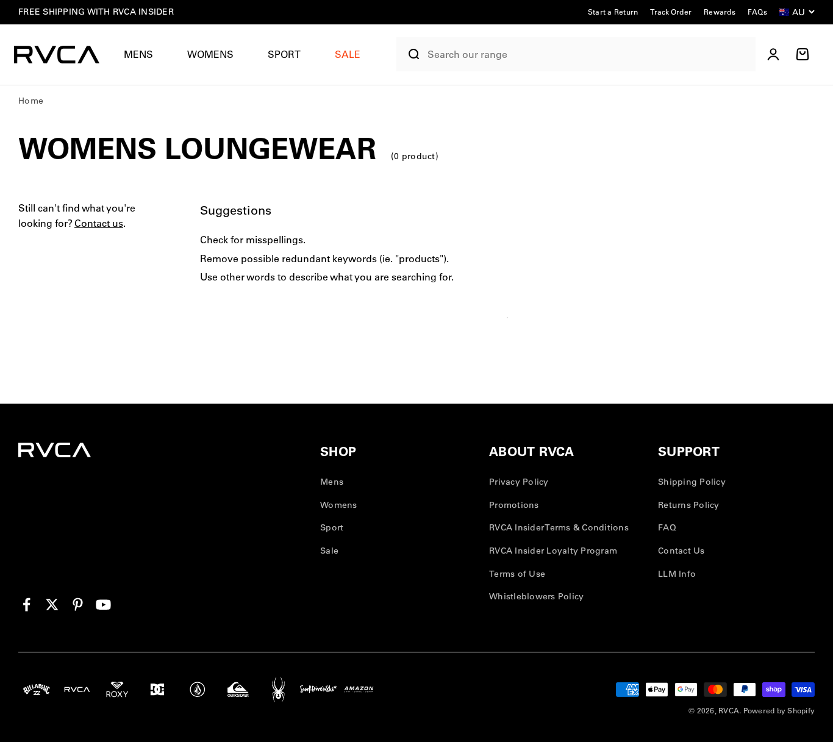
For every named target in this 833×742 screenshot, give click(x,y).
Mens (138, 54)
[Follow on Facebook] (26, 604)
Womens (210, 54)
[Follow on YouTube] (103, 604)
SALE (347, 54)
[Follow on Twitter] (52, 604)
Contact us (98, 224)
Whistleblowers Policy (536, 596)
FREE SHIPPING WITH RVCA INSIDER (96, 11)
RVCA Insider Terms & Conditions (559, 527)
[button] (143, 54)
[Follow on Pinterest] (78, 604)
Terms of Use (517, 573)
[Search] (409, 54)
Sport (284, 54)
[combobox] (588, 54)
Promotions (514, 504)
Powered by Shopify (779, 710)
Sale (329, 550)
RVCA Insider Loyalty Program (553, 550)
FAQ (667, 527)
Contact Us (681, 550)
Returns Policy (689, 504)
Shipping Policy (692, 481)
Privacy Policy (519, 481)
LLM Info (677, 573)
